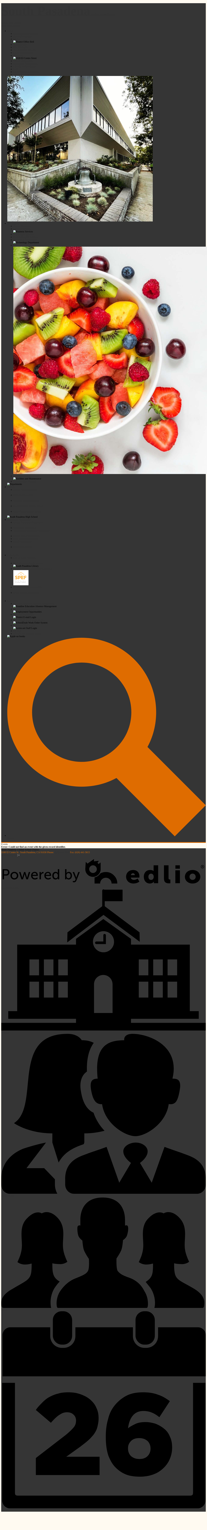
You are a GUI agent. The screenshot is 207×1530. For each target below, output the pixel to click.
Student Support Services (25, 237)
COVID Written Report (24, 66)
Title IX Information (23, 61)
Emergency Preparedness (25, 63)
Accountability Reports (24, 50)
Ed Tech (17, 631)
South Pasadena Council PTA (27, 587)
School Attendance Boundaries (28, 522)
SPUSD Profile (20, 47)
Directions (18, 55)
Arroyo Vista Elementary (25, 489)
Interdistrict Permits (22, 547)
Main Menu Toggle (10, 25)
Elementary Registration (24, 527)
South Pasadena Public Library (28, 563)
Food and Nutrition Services (26, 245)
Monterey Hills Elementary (26, 500)
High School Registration (25, 538)
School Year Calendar (23, 74)
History (16, 39)
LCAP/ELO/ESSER (23, 52)
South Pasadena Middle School (28, 506)
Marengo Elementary (23, 495)
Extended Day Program (24, 481)
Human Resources (22, 226)
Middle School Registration (26, 536)
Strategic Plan (20, 44)
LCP (15, 69)
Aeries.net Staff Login (24, 625)
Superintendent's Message (25, 33)
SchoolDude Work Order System (29, 620)
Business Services (21, 229)
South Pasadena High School (27, 511)
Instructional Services (23, 234)
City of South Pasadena (24, 557)
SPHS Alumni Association (26, 592)
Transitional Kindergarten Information (31, 530)
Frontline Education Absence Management (33, 603)
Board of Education (22, 36)
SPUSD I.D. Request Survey (27, 633)
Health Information (22, 541)
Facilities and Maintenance (26, 476)
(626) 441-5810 (61, 852)
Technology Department (25, 239)
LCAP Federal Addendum (25, 71)
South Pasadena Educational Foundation (32, 568)
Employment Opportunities (26, 609)
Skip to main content (11, 23)
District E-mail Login (23, 614)
